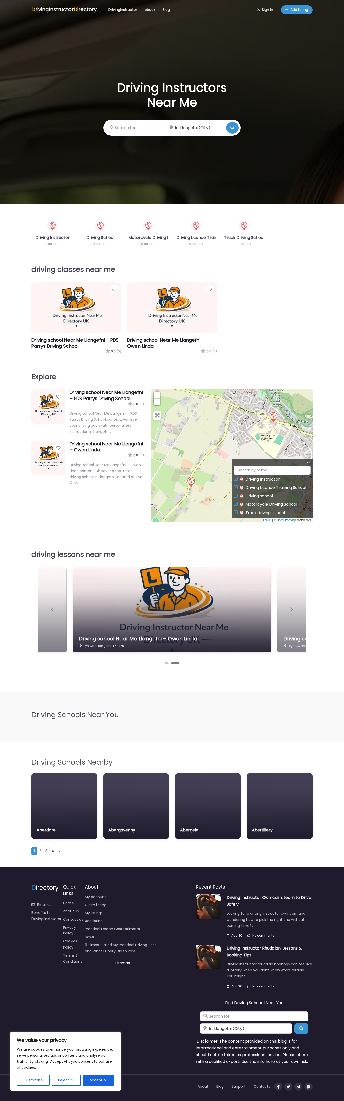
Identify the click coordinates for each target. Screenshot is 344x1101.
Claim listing (95, 904)
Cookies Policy (70, 944)
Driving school (259, 496)
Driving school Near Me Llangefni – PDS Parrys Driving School (75, 343)
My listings (94, 912)
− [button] (157, 401)
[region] (65, 1061)
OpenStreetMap (286, 520)
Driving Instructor (262, 479)
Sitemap (122, 962)
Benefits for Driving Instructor (46, 915)
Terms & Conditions (72, 958)
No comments (263, 935)
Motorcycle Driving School (271, 504)
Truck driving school (265, 513)
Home (68, 903)
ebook (150, 9)
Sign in (267, 9)
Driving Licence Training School (275, 488)
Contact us (73, 919)
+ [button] (157, 395)
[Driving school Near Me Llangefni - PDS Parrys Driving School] (273, 417)
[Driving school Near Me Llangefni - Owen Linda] (191, 481)
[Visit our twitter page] (288, 1087)
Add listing (299, 9)
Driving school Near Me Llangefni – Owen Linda (166, 343)
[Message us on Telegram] (298, 1087)
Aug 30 (236, 935)
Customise (33, 1080)
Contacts (262, 1086)
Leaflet (267, 520)
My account (95, 896)
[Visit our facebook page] (278, 1087)
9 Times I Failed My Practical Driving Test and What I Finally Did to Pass (120, 948)
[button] (52, 609)
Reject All (66, 1080)
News (89, 936)
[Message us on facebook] (308, 1087)
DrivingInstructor (122, 9)
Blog (166, 9)
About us (71, 911)
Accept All (98, 1080)
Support (239, 1086)
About (203, 1086)
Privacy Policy (69, 930)
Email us (44, 904)
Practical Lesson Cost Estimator (112, 928)
